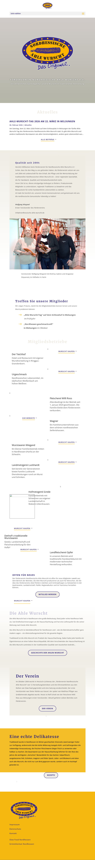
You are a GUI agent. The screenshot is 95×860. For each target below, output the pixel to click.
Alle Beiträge (47, 139)
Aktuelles (28, 125)
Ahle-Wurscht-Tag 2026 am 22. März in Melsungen (42, 121)
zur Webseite (28, 418)
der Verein (47, 708)
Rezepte (51, 775)
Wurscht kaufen (66, 351)
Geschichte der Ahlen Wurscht (47, 653)
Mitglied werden (47, 594)
